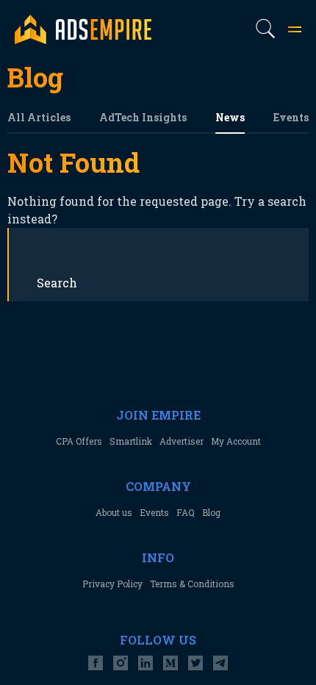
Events (291, 117)
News (230, 117)
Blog (211, 512)
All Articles (39, 117)
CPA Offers (79, 441)
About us (114, 512)
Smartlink (130, 441)
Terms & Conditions (192, 583)
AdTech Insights (143, 117)
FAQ (185, 512)
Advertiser (181, 441)
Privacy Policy (112, 583)
